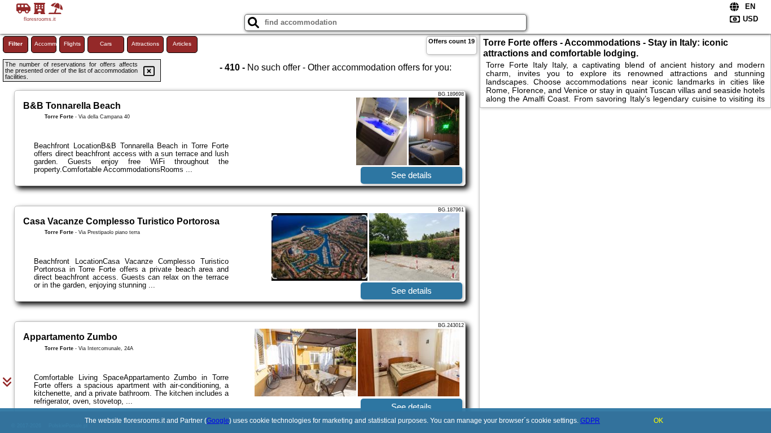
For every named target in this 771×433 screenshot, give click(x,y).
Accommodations (45, 44)
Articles (182, 44)
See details (411, 175)
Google (218, 421)
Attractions (145, 44)
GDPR (590, 421)
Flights (72, 44)
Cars (106, 44)
